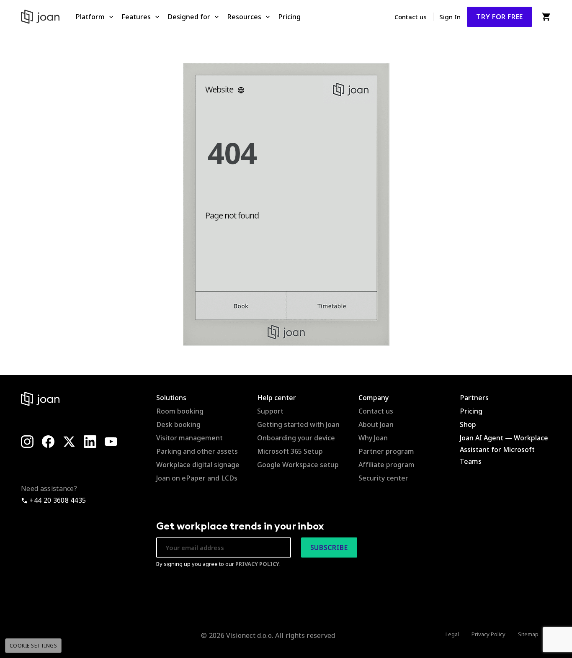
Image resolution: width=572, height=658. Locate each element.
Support (270, 411)
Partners (474, 397)
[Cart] (546, 16)
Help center (276, 397)
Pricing (289, 16)
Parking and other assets (197, 451)
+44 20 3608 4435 (57, 500)
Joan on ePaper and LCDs (196, 478)
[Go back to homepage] (286, 203)
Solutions (171, 397)
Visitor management (189, 437)
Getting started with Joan (298, 424)
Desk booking (178, 424)
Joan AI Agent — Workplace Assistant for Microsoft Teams (504, 449)
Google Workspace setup (298, 464)
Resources (244, 16)
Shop (468, 424)
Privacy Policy (488, 634)
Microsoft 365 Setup (290, 451)
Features (136, 16)
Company (373, 397)
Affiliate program (386, 464)
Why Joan (373, 437)
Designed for (188, 16)
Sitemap (528, 634)
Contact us (410, 17)
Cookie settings (33, 645)
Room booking (180, 411)
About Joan (376, 424)
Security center (383, 478)
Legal (452, 634)
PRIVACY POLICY (257, 564)
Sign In (450, 17)
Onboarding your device (296, 437)
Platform (90, 16)
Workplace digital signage (198, 464)
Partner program (386, 451)
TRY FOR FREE (499, 16)
